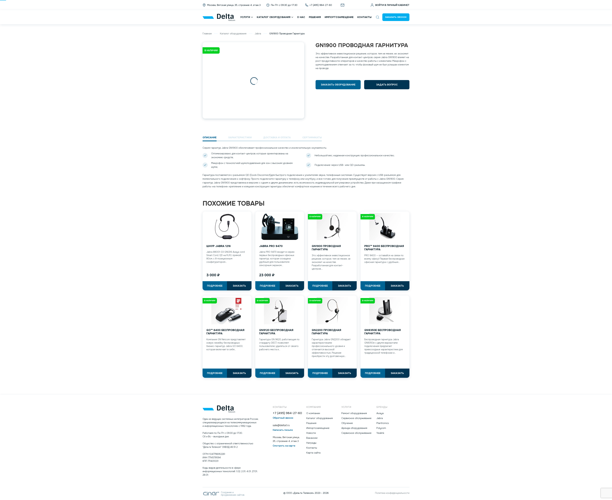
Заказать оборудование (338, 84)
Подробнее (214, 285)
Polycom (381, 428)
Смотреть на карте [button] (284, 445)
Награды (311, 442)
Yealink (380, 433)
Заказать (239, 285)
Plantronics (382, 423)
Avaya (380, 413)
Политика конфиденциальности (392, 493)
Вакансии (311, 438)
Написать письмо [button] (283, 430)
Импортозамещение (339, 17)
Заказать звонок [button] (396, 17)
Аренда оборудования (354, 428)
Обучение (347, 423)
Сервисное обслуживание (356, 418)
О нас (301, 17)
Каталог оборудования (273, 17)
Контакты (364, 17)
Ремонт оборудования (354, 413)
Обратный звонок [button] (283, 418)
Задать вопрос (387, 84)
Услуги (245, 17)
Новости (311, 433)
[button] (377, 17)
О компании (313, 413)
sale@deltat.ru (354, 5)
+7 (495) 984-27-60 (287, 413)
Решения (315, 17)
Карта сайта (313, 452)
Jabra (258, 33)
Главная (207, 33)
